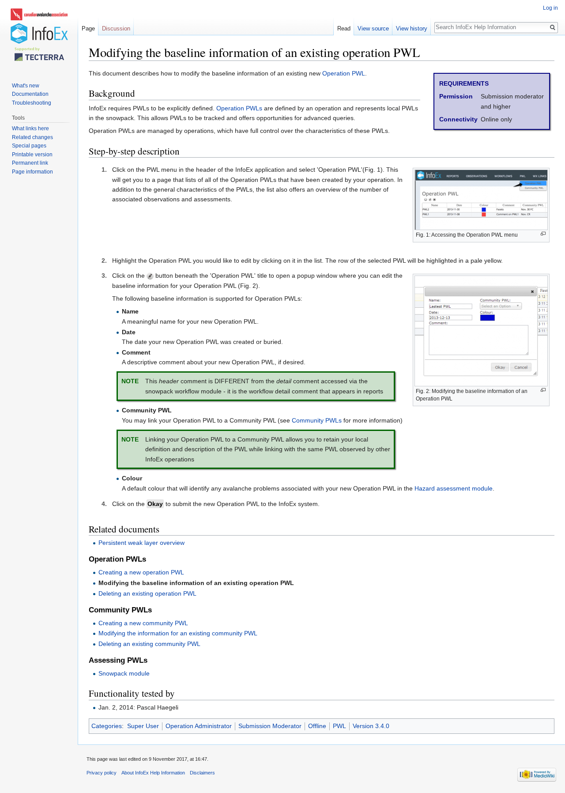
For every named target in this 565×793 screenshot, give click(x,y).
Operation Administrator (199, 725)
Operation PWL (343, 73)
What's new (25, 86)
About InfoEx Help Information (153, 772)
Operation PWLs (239, 108)
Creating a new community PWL (143, 623)
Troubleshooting (31, 103)
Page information (32, 172)
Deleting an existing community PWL (149, 643)
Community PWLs (317, 420)
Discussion (116, 28)
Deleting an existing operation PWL (147, 593)
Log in (550, 8)
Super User (143, 725)
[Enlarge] (543, 233)
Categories (106, 725)
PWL (339, 725)
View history (411, 28)
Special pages (29, 146)
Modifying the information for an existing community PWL (177, 633)
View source (373, 28)
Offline (317, 725)
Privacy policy (102, 772)
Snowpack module (124, 673)
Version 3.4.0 (371, 725)
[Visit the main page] (39, 35)
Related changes (32, 137)
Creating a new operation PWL (141, 572)
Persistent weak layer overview (141, 542)
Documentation (30, 94)
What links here (30, 128)
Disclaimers (202, 772)
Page (88, 28)
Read (343, 28)
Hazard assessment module (453, 488)
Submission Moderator (269, 725)
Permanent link (30, 163)
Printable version (32, 154)
